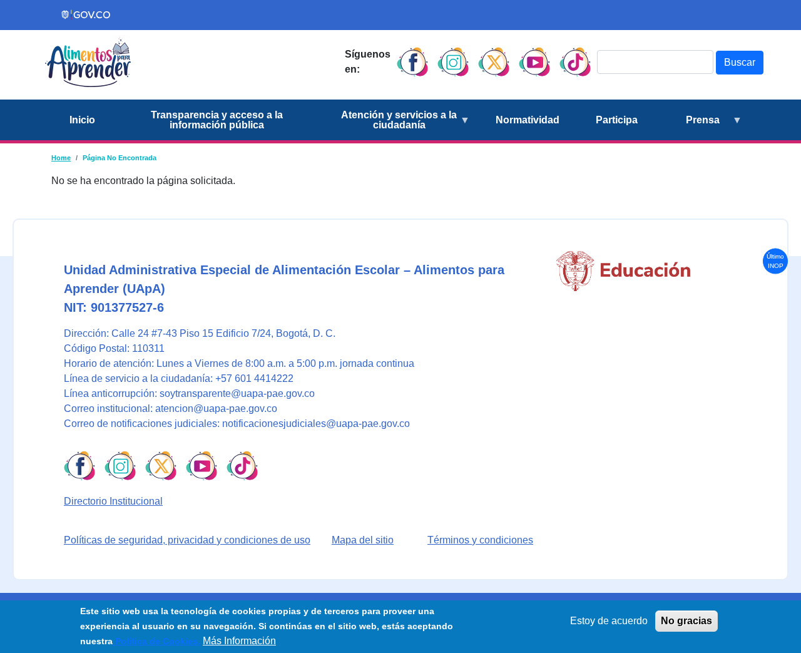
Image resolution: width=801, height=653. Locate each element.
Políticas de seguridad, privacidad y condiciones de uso (187, 540)
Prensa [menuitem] (688, 127)
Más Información (239, 640)
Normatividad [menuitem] (527, 120)
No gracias (686, 620)
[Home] (88, 62)
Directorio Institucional (113, 501)
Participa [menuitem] (617, 120)
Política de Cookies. (156, 641)
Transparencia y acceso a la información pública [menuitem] (217, 120)
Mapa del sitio (363, 540)
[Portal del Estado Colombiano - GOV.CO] (86, 15)
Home (61, 158)
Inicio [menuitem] (82, 120)
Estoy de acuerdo (609, 620)
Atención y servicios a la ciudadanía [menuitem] (388, 125)
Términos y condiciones (480, 540)
